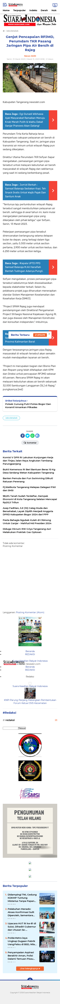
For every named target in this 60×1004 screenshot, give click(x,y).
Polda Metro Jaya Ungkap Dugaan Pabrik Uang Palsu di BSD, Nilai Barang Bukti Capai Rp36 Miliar (21, 941)
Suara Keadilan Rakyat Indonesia (30, 661)
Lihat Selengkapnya (29, 968)
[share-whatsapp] (32, 436)
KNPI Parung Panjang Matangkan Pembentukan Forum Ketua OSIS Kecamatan (30, 702)
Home (6, 10)
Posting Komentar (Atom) (30, 612)
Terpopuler (19, 10)
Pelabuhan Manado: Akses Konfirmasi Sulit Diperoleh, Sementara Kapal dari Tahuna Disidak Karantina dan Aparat (21, 912)
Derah (44, 10)
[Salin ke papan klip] (37, 436)
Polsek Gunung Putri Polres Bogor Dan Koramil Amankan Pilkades (28, 406)
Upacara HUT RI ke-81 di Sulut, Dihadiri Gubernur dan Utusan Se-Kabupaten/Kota (22, 926)
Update (41, 335)
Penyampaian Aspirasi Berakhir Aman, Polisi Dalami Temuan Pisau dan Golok (21, 955)
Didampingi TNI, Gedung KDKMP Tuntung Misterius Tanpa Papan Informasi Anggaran (22, 898)
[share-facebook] (22, 436)
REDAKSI (30, 654)
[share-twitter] (27, 436)
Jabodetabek (11, 418)
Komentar (31, 443)
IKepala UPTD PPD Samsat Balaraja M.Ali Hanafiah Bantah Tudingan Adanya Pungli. (24, 267)
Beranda (30, 651)
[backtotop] (30, 980)
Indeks (33, 10)
